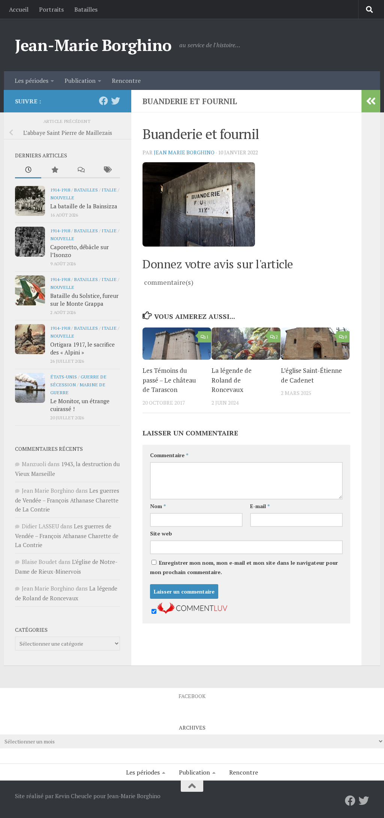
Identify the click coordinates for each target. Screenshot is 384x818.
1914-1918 (60, 190)
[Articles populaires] (54, 170)
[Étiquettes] (107, 170)
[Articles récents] (28, 170)
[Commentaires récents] (81, 170)
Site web (161, 533)
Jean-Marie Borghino (93, 44)
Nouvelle (62, 197)
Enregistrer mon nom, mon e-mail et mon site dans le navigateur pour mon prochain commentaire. (244, 567)
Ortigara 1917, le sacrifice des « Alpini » (82, 348)
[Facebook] (103, 100)
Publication (80, 80)
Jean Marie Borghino (184, 152)
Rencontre (126, 80)
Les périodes (31, 80)
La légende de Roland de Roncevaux (232, 380)
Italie (109, 190)
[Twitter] (115, 100)
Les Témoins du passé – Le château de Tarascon (169, 380)
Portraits (51, 9)
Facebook (192, 696)
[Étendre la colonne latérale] (371, 101)
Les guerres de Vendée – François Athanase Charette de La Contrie (67, 500)
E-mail (260, 506)
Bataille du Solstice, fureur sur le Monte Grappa (84, 299)
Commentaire (169, 455)
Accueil (18, 9)
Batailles (86, 9)
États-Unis (63, 377)
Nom (158, 506)
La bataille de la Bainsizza (83, 206)
